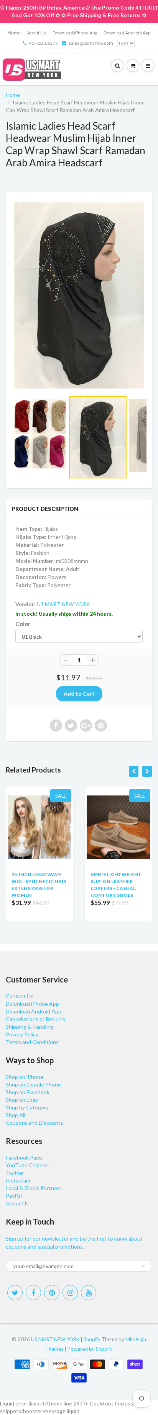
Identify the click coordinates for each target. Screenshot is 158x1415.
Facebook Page (24, 1157)
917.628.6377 (43, 43)
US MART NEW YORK (63, 604)
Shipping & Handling (30, 1026)
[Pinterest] (51, 1292)
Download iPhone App (75, 33)
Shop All (15, 1115)
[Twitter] (15, 1292)
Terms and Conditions (32, 1042)
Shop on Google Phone (33, 1084)
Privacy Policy (22, 1034)
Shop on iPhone (24, 1076)
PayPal (14, 1195)
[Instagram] (70, 1292)
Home (14, 33)
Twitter (15, 1172)
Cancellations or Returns (35, 1019)
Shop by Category (27, 1107)
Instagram (18, 1180)
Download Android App (127, 33)
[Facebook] (33, 1292)
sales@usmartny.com (91, 43)
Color (22, 623)
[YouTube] (88, 1292)
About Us (36, 33)
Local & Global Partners (34, 1188)
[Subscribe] (142, 1266)
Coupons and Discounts (34, 1122)
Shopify (92, 1339)
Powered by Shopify (90, 1349)
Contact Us (19, 996)
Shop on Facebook (27, 1092)
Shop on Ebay (22, 1099)
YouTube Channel (27, 1165)
